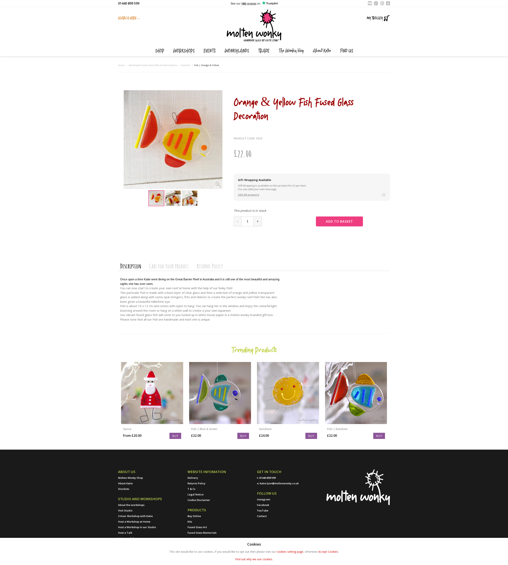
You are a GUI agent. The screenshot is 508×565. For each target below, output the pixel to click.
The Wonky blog (292, 51)
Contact (262, 516)
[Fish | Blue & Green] (220, 393)
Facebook (263, 505)
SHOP (160, 51)
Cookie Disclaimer (199, 500)
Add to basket (339, 221)
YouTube (262, 510)
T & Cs (191, 489)
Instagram (263, 499)
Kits (190, 521)
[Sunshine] (288, 393)
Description (130, 266)
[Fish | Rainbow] (356, 393)
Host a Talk (125, 532)
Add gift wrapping (248, 194)
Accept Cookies (328, 552)
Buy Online (194, 516)
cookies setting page (290, 552)
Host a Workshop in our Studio (137, 527)
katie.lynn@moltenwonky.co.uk (279, 483)
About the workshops (131, 505)
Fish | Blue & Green (204, 429)
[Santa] (152, 393)
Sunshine (265, 429)
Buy (175, 436)
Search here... (129, 18)
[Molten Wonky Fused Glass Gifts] (254, 25)
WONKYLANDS (237, 51)
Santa (127, 429)
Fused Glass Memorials (202, 532)
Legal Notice (196, 494)
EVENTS (210, 51)
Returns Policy (210, 266)
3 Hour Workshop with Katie (135, 516)
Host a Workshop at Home (134, 521)
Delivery (193, 478)
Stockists (123, 489)
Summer (185, 65)
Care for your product (169, 266)
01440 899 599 (128, 3)
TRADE (264, 51)
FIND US (346, 51)
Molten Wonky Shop (130, 478)
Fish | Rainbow (337, 429)
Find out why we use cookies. (254, 559)
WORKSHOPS (184, 51)
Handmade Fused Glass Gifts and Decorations (153, 65)
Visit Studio (125, 510)
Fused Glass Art (197, 527)
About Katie (322, 51)
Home (121, 65)
